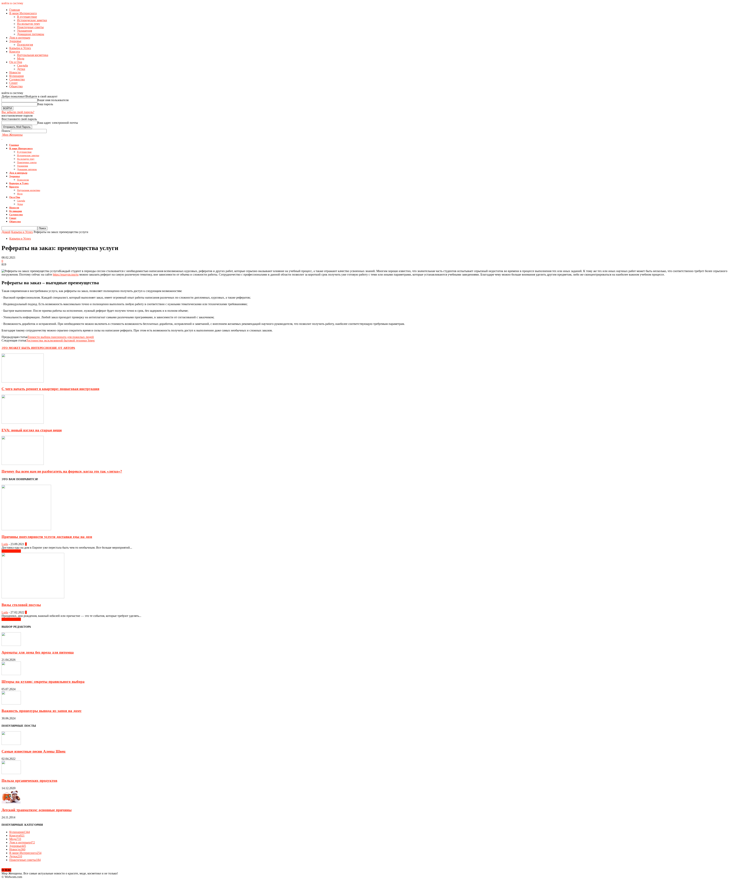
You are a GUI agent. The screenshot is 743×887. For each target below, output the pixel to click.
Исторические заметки (32, 20)
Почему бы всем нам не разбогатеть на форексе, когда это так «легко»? (62, 471)
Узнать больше (11, 551)
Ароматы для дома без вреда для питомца (38, 652)
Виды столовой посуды (21, 605)
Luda (5, 544)
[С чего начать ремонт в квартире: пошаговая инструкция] (23, 381)
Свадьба (22, 65)
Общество (16, 86)
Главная (14, 9)
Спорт (13, 83)
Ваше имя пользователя (52, 100)
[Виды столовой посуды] (33, 597)
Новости (15, 72)
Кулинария (16, 76)
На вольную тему (28, 23)
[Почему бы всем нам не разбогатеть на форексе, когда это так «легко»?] (23, 463)
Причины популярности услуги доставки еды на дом (47, 537)
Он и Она (15, 62)
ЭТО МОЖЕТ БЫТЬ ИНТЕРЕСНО (26, 348)
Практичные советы (30, 27)
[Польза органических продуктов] (11, 773)
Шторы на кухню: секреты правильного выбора (43, 682)
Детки (21, 69)
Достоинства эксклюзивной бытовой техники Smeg (60, 340)
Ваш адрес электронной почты (57, 122)
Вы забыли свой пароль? (18, 112)
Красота (14, 51)
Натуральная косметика (32, 55)
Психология (25, 44)
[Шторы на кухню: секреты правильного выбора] (11, 674)
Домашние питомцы (30, 34)
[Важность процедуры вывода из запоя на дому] (11, 703)
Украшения (24, 30)
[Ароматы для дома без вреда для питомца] (11, 644)
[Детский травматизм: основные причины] (11, 802)
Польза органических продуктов (29, 781)
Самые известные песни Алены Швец (33, 751)
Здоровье (15, 41)
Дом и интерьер (19, 37)
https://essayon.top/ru (66, 274)
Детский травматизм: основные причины (37, 810)
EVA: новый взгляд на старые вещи (32, 430)
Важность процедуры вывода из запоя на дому (42, 711)
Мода (20, 58)
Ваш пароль (45, 104)
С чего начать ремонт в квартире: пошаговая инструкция (50, 389)
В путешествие (27, 16)
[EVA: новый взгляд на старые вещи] (23, 422)
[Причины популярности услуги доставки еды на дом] (26, 529)
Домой (6, 232)
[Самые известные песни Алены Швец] (11, 743)
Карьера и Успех (20, 48)
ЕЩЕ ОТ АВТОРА (62, 348)
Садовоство (17, 79)
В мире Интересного (23, 13)
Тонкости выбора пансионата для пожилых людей (60, 337)
